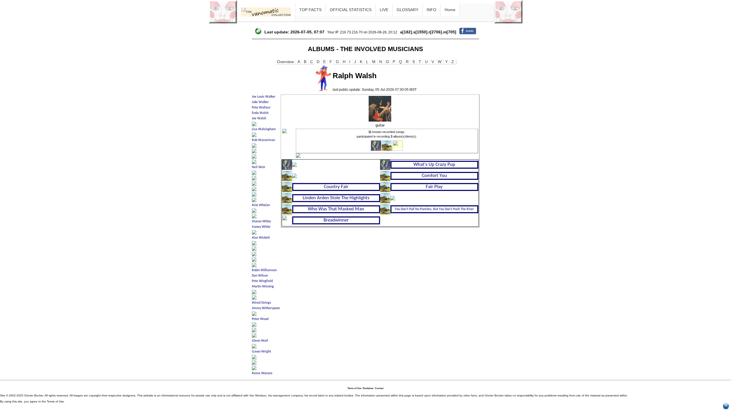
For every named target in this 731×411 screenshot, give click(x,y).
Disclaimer (368, 388)
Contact (379, 388)
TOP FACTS (310, 9)
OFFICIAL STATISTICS (350, 9)
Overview (285, 61)
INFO (431, 9)
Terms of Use (354, 388)
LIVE (384, 9)
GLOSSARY (407, 9)
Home (450, 9)
